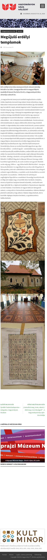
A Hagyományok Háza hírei (8, 31)
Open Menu (42, 6)
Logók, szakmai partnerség (24, 555)
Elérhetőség (38, 555)
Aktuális (20, 31)
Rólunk (11, 555)
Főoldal (4, 555)
